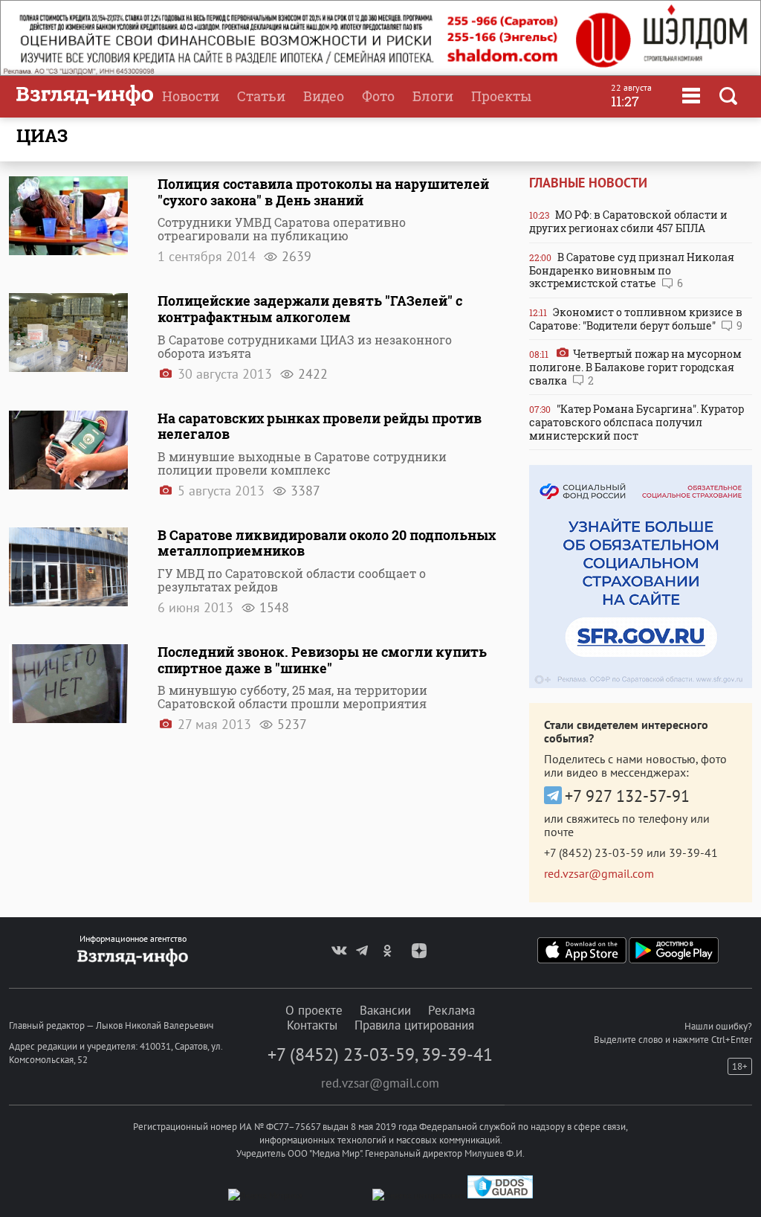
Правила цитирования (414, 1025)
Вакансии (385, 1010)
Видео (323, 96)
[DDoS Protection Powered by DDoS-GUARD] (500, 1195)
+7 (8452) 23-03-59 (594, 852)
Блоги (432, 96)
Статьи (261, 96)
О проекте (314, 1010)
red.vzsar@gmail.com (599, 873)
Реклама (451, 1010)
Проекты (501, 96)
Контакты (312, 1025)
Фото (378, 96)
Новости (190, 96)
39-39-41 (693, 852)
